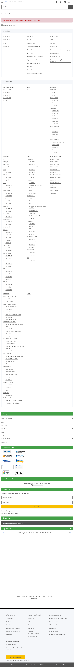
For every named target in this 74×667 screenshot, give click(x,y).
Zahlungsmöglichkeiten (34, 46)
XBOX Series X (54, 139)
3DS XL (5, 206)
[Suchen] (70, 7)
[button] (56, 2)
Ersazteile (55, 131)
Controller (55, 111)
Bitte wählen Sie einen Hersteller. (13, 523)
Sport (7, 390)
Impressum (6, 46)
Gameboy (6, 164)
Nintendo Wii (7, 90)
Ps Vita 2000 (30, 250)
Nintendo (4, 429)
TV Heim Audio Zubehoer (13, 403)
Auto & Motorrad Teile (10, 296)
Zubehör (55, 105)
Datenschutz (54, 36)
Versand (28, 660)
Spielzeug (6, 392)
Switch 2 (5, 261)
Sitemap (52, 43)
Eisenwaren (9, 369)
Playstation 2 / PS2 (32, 167)
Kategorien (6, 36)
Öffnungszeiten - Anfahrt (34, 63)
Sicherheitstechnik (11, 374)
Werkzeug (9, 379)
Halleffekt (55, 116)
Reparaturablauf (32, 60)
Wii (4, 269)
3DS (4, 198)
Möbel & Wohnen (8, 382)
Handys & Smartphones (10, 338)
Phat (53, 92)
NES (4, 169)
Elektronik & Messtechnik (13, 314)
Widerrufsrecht (54, 53)
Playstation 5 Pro (32, 237)
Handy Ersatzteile (11, 341)
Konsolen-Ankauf (55, 56)
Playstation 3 (7, 92)
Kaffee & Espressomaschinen (14, 356)
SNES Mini (6, 227)
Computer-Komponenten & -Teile (14, 325)
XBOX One (6, 100)
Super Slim (32, 193)
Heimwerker (7, 366)
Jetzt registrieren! (13, 513)
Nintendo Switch (55, 164)
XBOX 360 (53, 90)
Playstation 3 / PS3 (55, 177)
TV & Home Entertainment (11, 398)
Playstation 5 (7, 97)
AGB (51, 40)
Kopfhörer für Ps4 (34, 216)
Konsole (31, 226)
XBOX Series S (54, 126)
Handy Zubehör (10, 344)
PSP (28, 257)
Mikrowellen (9, 364)
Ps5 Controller (33, 229)
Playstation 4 (7, 95)
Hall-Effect (30, 66)
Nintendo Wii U (54, 169)
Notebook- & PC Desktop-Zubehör (13, 332)
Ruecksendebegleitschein (34, 73)
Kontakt (29, 40)
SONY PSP (53, 185)
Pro (30, 203)
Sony (2, 435)
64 (4, 159)
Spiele (7, 180)
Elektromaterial (10, 372)
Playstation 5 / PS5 (55, 182)
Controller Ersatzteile (58, 129)
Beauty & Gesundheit (9, 304)
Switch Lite (6, 245)
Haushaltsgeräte (8, 353)
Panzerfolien (9, 351)
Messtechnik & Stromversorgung (11, 318)
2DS (4, 182)
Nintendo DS (54, 162)
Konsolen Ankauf (6, 419)
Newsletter (30, 53)
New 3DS (6, 214)
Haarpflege (9, 309)
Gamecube (6, 167)
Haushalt (8, 387)
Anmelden (37, 507)
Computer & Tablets (9, 322)
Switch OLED (7, 253)
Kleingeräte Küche (11, 361)
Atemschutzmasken (11, 307)
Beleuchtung (9, 385)
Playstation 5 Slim (32, 242)
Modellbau (9, 395)
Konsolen (29, 90)
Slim (53, 95)
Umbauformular (32, 70)
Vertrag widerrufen (15, 657)
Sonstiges (8, 336)
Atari (2, 422)
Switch (5, 229)
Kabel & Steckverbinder (13, 329)
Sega (29, 294)
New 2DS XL (7, 190)
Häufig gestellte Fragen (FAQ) (35, 56)
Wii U (5, 282)
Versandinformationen (33, 50)
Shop (4, 43)
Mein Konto (6, 40)
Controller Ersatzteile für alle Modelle (37, 207)
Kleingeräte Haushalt (12, 359)
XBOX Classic (54, 190)
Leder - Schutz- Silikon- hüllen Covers (15, 347)
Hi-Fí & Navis (9, 301)
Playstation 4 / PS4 (55, 180)
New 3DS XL (7, 219)
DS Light (5, 162)
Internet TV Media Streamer (14, 400)
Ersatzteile (55, 100)
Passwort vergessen (7, 511)
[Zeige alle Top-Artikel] (70, 529)
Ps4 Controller (33, 210)
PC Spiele (53, 172)
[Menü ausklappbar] (2, 1)
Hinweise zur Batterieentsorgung (60, 50)
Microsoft (4, 425)
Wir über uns (31, 43)
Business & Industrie (9, 312)
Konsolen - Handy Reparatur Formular (58, 61)
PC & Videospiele (6, 439)
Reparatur (55, 121)
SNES (5, 175)
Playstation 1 (30, 159)
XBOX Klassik (54, 97)
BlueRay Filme (54, 159)
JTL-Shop (64, 664)
